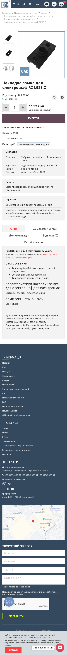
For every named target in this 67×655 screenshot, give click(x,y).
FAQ (4, 402)
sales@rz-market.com (15, 479)
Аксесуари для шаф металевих (17, 445)
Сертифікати (8, 375)
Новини (6, 362)
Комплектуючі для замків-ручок (33, 144)
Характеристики (45, 228)
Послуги (6, 371)
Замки (5, 428)
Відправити (16, 616)
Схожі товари (33, 242)
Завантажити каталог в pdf (16, 389)
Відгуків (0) (50, 235)
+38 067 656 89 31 (47, 475)
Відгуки (6, 380)
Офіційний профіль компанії (16, 415)
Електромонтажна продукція (16, 450)
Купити (33, 118)
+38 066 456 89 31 (30, 475)
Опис (13, 228)
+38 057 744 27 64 (13, 475)
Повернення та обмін (13, 397)
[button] (60, 647)
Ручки (5, 436)
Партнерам (8, 384)
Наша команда (9, 410)
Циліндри (7, 454)
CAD (4, 393)
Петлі (5, 432)
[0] (54, 4)
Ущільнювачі (8, 441)
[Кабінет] (31, 4)
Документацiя (19, 235)
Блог (4, 367)
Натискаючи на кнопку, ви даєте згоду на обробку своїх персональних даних (30, 593)
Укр (38, 3)
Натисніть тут (47, 637)
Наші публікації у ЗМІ (12, 406)
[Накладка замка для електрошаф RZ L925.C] (8, 38)
